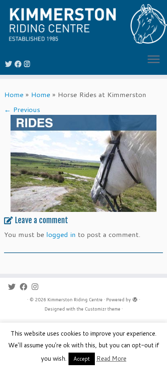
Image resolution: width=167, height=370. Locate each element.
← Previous (22, 109)
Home (14, 94)
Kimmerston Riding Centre (75, 299)
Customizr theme (102, 309)
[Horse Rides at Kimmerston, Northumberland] (83, 162)
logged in (61, 234)
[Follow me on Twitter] (10, 63)
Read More (111, 358)
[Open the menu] (154, 60)
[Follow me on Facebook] (19, 63)
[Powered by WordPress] (135, 298)
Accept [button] (81, 358)
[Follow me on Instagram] (28, 63)
